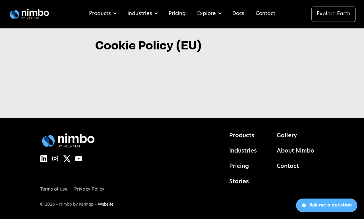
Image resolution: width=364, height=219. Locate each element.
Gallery (287, 136)
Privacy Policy (89, 189)
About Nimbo (295, 151)
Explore (206, 13)
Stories (239, 182)
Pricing (177, 13)
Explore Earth (333, 14)
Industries (139, 13)
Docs (238, 13)
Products (100, 13)
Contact (265, 13)
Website (105, 205)
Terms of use (53, 189)
